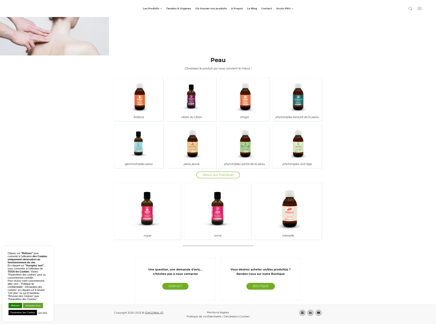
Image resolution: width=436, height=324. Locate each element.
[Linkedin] (310, 313)
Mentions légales (218, 312)
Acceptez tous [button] (33, 305)
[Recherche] (410, 8)
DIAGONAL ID (154, 312)
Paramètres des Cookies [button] (23, 312)
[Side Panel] (419, 8)
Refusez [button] (15, 305)
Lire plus (42, 312)
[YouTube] (318, 313)
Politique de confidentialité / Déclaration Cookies (218, 316)
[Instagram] (302, 313)
